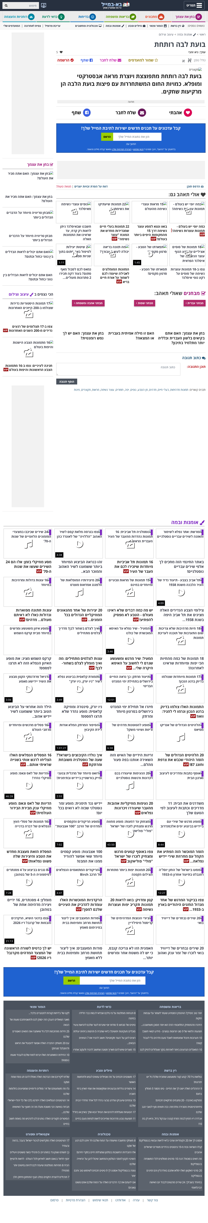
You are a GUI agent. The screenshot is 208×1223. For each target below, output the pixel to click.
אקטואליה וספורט (38, 1134)
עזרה (136, 1200)
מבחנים (192, 293)
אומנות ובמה (113, 26)
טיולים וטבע (135, 26)
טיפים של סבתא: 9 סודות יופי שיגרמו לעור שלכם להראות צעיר (104, 1025)
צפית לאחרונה (32, 26)
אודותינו (120, 1200)
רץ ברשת (176, 26)
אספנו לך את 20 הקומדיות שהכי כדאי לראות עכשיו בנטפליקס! (170, 1140)
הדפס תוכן (193, 186)
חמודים (120, 390)
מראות (95, 390)
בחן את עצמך (185, 16)
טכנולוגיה (104, 1134)
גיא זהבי (193, 52)
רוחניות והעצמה (16, 16)
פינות (77, 390)
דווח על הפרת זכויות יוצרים (91, 186)
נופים (133, 390)
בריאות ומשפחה (118, 16)
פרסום (54, 1200)
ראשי (202, 34)
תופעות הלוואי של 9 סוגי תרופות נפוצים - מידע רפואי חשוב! (172, 1031)
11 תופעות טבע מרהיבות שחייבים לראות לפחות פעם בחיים (105, 1118)
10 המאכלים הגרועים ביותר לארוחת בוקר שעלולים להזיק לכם (171, 1049)
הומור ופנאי (156, 26)
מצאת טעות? (63, 186)
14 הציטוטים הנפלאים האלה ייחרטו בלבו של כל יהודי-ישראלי (38, 1100)
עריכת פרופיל (52, 26)
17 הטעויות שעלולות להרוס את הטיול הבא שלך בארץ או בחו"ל (104, 1112)
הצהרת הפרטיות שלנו (121, 149)
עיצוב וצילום (166, 34)
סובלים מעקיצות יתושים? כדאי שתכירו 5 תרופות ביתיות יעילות (104, 1031)
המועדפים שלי (11, 26)
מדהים (152, 390)
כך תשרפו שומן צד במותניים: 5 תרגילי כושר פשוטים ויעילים (39, 1152)
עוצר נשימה (107, 390)
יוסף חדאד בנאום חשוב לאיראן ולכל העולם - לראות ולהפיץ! (39, 1159)
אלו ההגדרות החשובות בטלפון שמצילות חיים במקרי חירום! (106, 1152)
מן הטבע (143, 390)
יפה (127, 390)
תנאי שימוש (138, 149)
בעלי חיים (163, 390)
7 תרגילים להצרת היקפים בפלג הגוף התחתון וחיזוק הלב (41, 1177)
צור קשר (152, 1200)
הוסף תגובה (66, 381)
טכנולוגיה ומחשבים (86, 26)
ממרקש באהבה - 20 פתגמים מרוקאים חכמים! (179, 1100)
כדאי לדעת (50, 16)
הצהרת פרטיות (75, 1200)
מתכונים (151, 16)
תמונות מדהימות (179, 390)
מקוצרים (86, 390)
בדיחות (83, 16)
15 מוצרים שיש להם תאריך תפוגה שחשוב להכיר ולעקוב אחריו (104, 1049)
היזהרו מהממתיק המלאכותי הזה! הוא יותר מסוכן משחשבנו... (171, 1025)
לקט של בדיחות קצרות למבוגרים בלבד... (49, 1013)
